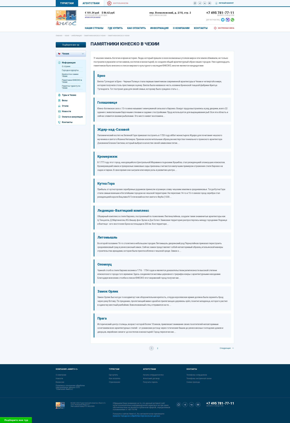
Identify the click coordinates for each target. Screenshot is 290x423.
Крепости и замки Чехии (70, 75)
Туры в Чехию (69, 95)
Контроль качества (120, 3)
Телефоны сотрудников (197, 375)
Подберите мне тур (70, 45)
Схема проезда (193, 382)
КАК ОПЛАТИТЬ (136, 28)
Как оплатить (114, 378)
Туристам (67, 3)
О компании (61, 375)
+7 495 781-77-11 (220, 13)
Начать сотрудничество (153, 375)
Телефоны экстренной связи (199, 378)
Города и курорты (70, 70)
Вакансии (60, 382)
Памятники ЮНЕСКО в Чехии (95, 36)
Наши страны (94, 28)
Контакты (67, 122)
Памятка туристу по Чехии (71, 87)
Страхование (114, 382)
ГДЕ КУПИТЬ (115, 28)
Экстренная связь (226, 28)
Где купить (113, 375)
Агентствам (91, 3)
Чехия (66, 36)
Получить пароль (150, 382)
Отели (65, 106)
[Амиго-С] (60, 409)
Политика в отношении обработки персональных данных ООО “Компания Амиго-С (70, 387)
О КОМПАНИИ (181, 28)
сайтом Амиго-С (129, 414)
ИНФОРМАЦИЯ (159, 28)
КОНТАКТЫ (201, 28)
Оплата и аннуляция (72, 117)
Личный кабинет (226, 3)
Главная (59, 36)
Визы (65, 100)
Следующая (225, 348)
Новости (66, 111)
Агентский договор (151, 378)
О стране (66, 66)
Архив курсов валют (93, 17)
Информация (76, 36)
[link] (66, 17)
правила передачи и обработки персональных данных (136, 416)
